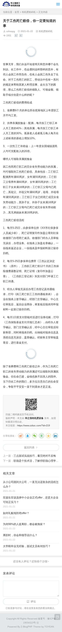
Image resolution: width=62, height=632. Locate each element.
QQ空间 (48, 435)
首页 (17, 12)
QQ (27, 435)
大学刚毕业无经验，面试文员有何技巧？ (27, 546)
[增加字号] (16, 35)
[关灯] (57, 617)
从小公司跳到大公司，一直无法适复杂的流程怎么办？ (31, 484)
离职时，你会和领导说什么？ (20, 535)
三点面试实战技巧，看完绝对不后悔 (35, 455)
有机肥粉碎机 (29, 12)
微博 (20, 435)
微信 (34, 435)
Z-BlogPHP (26, 626)
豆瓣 (41, 435)
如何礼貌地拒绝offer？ (16, 513)
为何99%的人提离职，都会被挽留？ (24, 524)
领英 (55, 435)
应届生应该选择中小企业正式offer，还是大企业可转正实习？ (30, 499)
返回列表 (29, 447)
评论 (33, 601)
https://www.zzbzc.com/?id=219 (33, 425)
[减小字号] (21, 35)
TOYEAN (49, 626)
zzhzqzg (10, 31)
